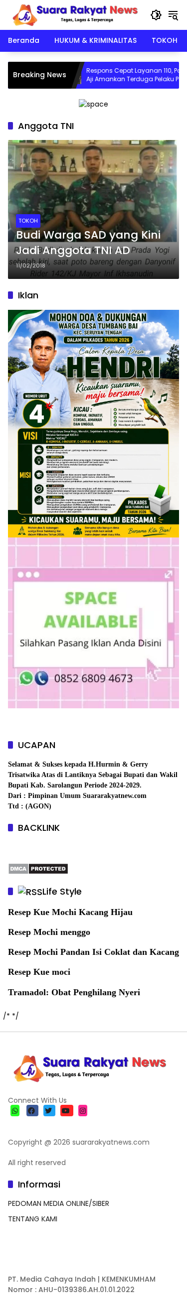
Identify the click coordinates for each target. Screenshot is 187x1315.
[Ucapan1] (93, 104)
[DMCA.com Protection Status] (38, 868)
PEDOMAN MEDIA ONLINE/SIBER (58, 1203)
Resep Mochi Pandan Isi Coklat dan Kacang (93, 952)
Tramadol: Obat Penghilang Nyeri (74, 992)
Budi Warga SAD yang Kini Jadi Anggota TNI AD (88, 243)
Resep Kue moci (39, 972)
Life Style (62, 891)
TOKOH (28, 221)
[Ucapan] (93, 423)
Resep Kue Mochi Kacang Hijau (70, 912)
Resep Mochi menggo (49, 932)
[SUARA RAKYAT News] (74, 14)
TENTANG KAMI (32, 1219)
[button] (156, 15)
